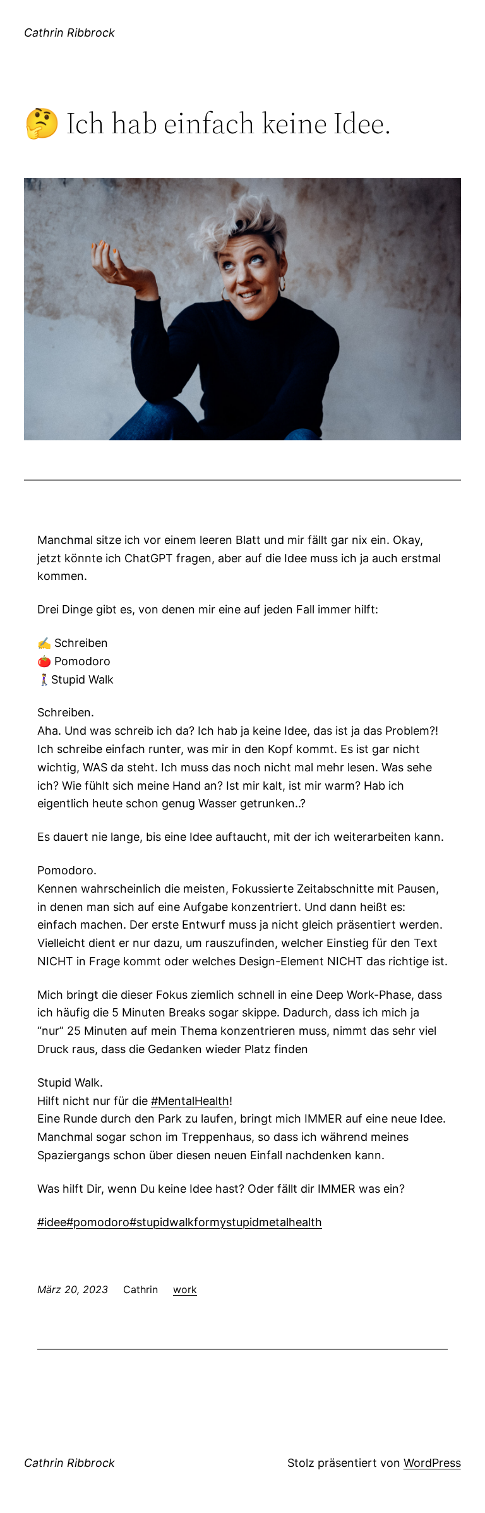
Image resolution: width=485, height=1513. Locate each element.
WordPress (432, 1462)
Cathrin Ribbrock (69, 32)
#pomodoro (97, 1222)
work (185, 1289)
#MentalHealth (190, 1100)
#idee (51, 1222)
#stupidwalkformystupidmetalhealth (225, 1222)
